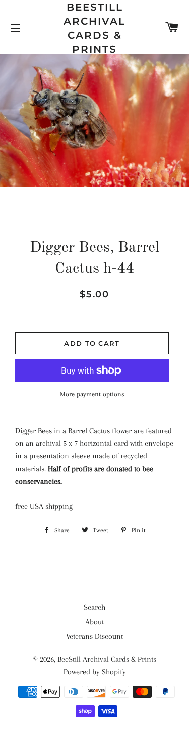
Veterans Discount (94, 636)
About (94, 621)
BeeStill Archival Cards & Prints (94, 28)
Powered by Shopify (95, 671)
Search (94, 607)
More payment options (92, 394)
